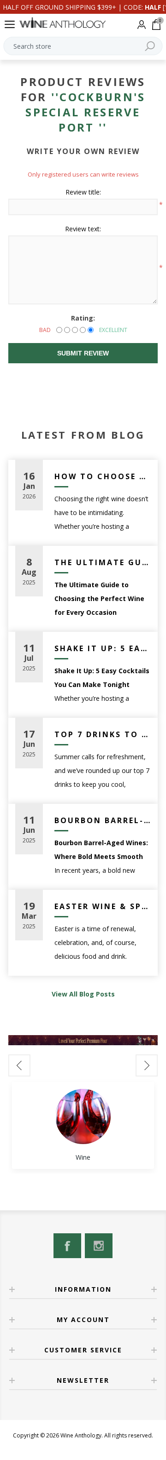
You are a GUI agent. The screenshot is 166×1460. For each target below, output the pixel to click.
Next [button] (147, 1065)
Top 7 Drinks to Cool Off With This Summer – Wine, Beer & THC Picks (102, 734)
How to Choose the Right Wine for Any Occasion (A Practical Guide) (102, 476)
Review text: (83, 228)
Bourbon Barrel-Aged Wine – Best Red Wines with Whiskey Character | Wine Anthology (102, 820)
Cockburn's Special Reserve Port (85, 112)
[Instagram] (99, 1245)
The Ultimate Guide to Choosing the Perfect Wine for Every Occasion (102, 562)
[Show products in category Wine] (83, 1116)
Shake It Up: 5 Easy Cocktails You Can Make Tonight (102, 648)
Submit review (83, 353)
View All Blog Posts (83, 994)
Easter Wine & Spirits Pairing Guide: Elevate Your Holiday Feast (102, 906)
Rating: (83, 318)
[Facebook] (67, 1245)
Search (150, 46)
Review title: (83, 192)
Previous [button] (19, 1065)
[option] (83, 1125)
